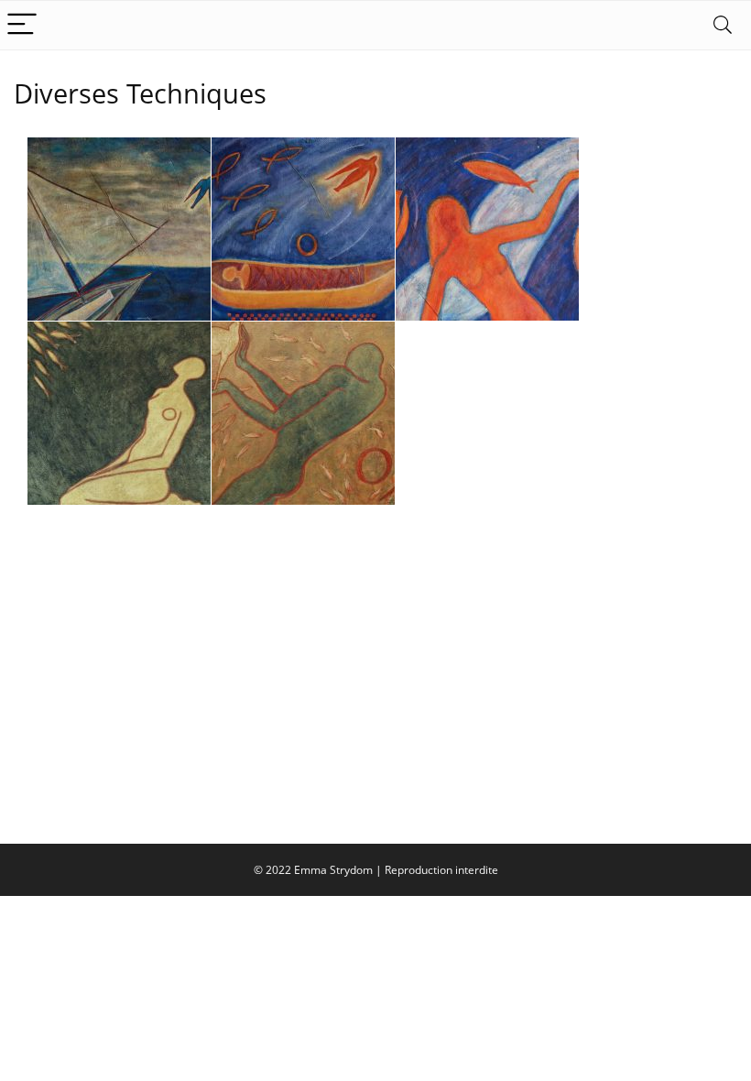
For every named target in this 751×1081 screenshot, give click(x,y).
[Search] (723, 25)
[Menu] (22, 25)
